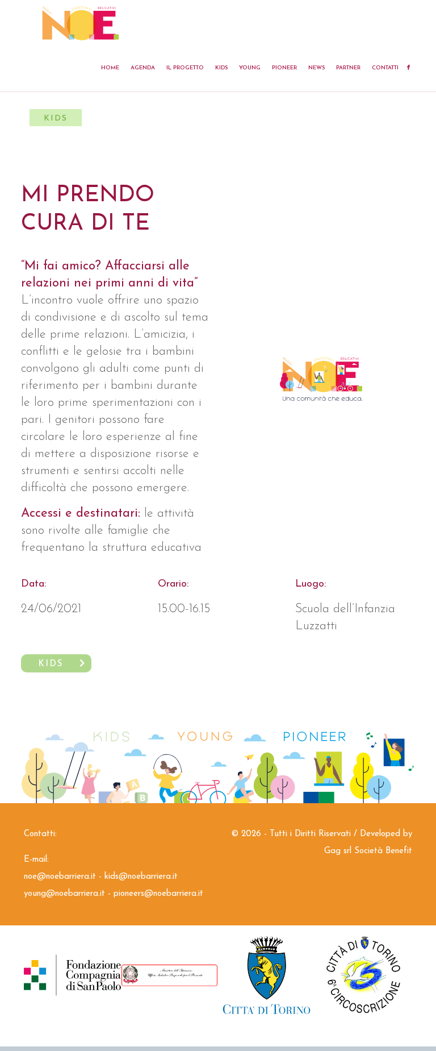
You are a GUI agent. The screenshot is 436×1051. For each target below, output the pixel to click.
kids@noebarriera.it (141, 877)
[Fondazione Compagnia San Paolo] (72, 975)
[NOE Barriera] (80, 22)
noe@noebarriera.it (60, 877)
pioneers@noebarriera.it (158, 894)
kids (50, 664)
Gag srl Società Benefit (368, 851)
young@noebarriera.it (64, 894)
